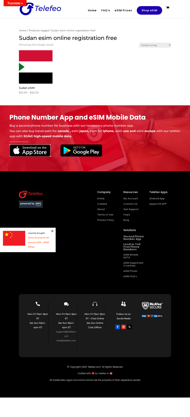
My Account (130, 198)
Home (92, 10)
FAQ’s (105, 10)
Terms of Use (105, 214)
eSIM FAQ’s (130, 276)
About (101, 209)
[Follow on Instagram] (123, 327)
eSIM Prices (123, 10)
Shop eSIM (149, 10)
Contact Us (130, 204)
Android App (157, 198)
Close (52, 231)
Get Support (131, 209)
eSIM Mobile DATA (130, 256)
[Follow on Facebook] (117, 327)
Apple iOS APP (157, 204)
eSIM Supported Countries (133, 264)
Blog (126, 220)
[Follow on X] (129, 327)
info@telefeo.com (66, 340)
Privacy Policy (105, 220)
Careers (102, 204)
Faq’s (126, 214)
